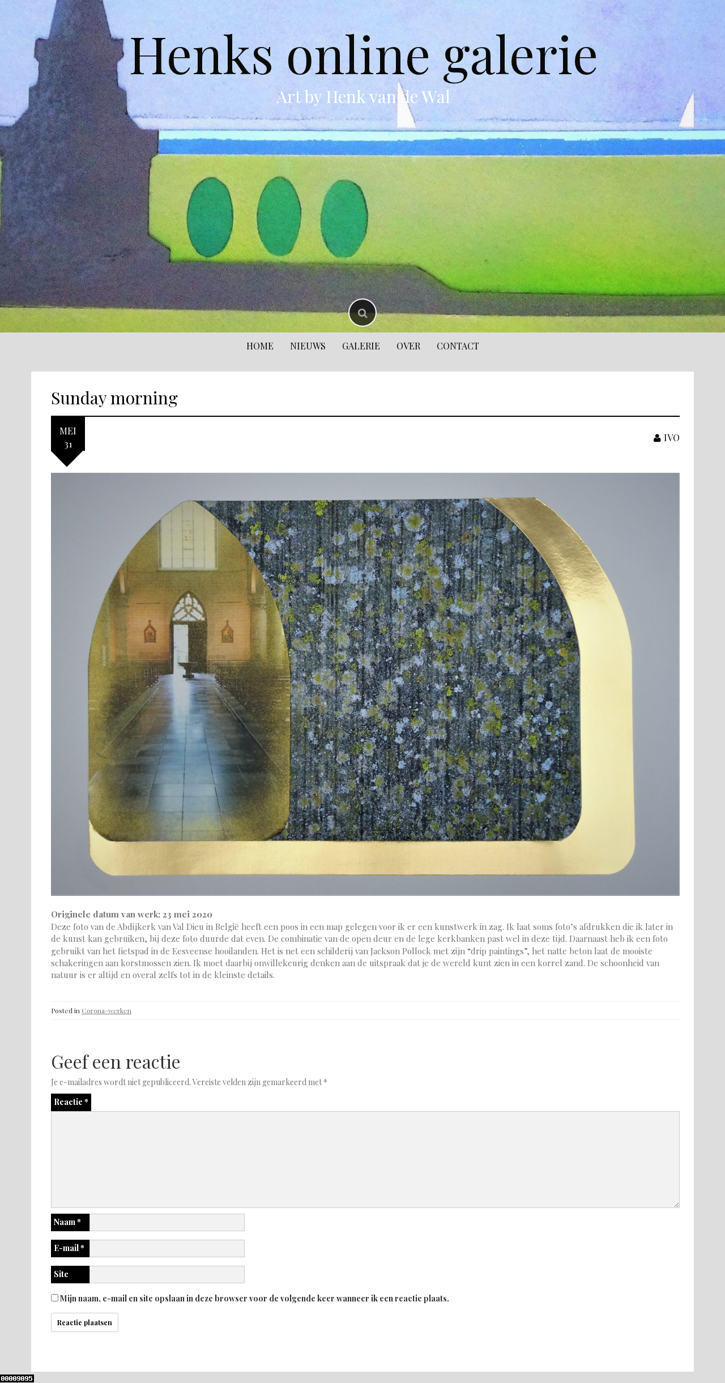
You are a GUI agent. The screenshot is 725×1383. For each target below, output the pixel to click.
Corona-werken (106, 1010)
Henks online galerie (363, 53)
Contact (458, 346)
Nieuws (308, 346)
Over (408, 346)
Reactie (71, 1101)
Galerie (361, 346)
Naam (67, 1221)
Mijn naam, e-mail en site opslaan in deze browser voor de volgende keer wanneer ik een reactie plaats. (254, 1298)
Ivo (672, 437)
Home (260, 346)
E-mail (69, 1248)
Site (61, 1274)
